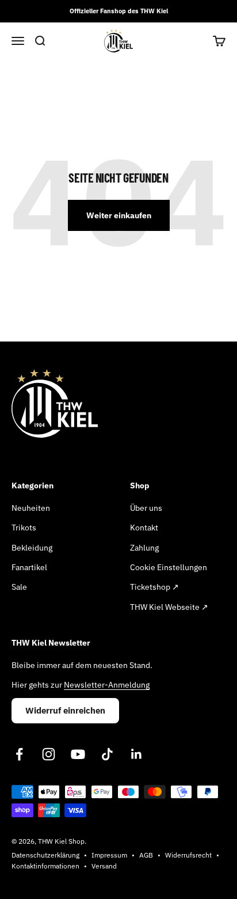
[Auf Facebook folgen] (19, 754)
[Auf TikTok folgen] (107, 754)
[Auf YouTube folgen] (78, 754)
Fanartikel (29, 567)
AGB (146, 855)
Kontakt (144, 527)
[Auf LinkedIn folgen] (136, 754)
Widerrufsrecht (188, 855)
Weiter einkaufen (118, 215)
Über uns (146, 508)
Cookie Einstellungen (168, 567)
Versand (104, 866)
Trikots (24, 527)
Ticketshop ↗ (154, 587)
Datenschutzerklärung (45, 855)
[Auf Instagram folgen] (48, 754)
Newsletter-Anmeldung (107, 685)
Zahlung (144, 548)
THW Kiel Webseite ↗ (169, 607)
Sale (19, 587)
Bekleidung (32, 548)
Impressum (109, 855)
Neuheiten (31, 508)
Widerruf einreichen (65, 710)
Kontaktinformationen (45, 866)
